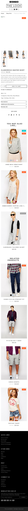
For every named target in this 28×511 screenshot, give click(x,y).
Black (12, 243)
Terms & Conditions (6, 442)
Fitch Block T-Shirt (14, 340)
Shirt (10, 98)
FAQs (2, 469)
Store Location (4, 437)
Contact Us (4, 465)
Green (12, 202)
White (17, 160)
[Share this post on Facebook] (9, 115)
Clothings (6, 98)
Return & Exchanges (6, 444)
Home (2, 13)
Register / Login (12, 9)
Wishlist (16, 9)
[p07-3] (11, 55)
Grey (13, 160)
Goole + (3, 483)
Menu (10, 9)
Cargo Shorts (14, 382)
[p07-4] (17, 55)
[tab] (14, 101)
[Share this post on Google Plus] (14, 115)
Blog (2, 458)
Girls (2, 455)
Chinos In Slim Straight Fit (14, 299)
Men (2, 453)
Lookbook (3, 456)
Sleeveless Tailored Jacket (14, 247)
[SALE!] (14, 145)
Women (3, 451)
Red (16, 202)
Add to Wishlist (7, 89)
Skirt (13, 98)
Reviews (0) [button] (4, 106)
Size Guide (14, 111)
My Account (4, 439)
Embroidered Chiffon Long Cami (14, 205)
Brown (13, 419)
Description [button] (4, 101)
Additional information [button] (7, 104)
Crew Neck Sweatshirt (14, 164)
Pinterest (3, 484)
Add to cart (16, 86)
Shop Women (16, 95)
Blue (11, 160)
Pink (15, 160)
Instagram (3, 486)
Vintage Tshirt (14, 423)
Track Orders (4, 467)
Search (18, 9)
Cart (14, 9)
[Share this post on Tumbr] (19, 115)
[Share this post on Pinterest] (16, 115)
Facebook (3, 479)
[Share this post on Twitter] (11, 115)
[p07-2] (4, 55)
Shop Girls (9, 13)
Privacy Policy (4, 472)
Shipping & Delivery (6, 470)
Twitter (3, 481)
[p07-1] (24, 55)
